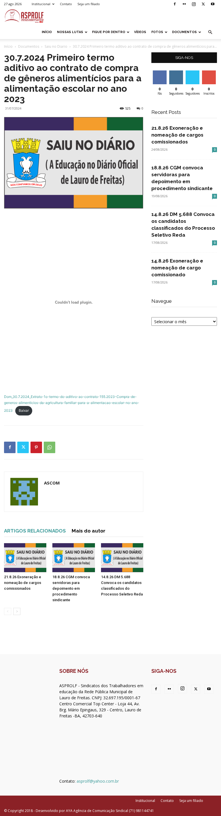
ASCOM (52, 483)
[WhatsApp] (49, 447)
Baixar (24, 410)
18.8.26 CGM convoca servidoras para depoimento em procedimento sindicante (71, 588)
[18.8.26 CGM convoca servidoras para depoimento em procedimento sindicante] (73, 557)
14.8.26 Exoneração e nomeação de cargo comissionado (177, 267)
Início (47, 32)
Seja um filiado (88, 4)
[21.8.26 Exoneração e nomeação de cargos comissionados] (25, 557)
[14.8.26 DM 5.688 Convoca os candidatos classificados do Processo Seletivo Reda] (122, 557)
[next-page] (16, 611)
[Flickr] (184, 4)
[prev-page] (7, 611)
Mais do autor (88, 531)
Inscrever (209, 72)
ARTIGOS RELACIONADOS (35, 531)
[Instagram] (193, 4)
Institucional (41, 4)
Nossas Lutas (70, 32)
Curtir (159, 72)
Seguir (176, 72)
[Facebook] (174, 4)
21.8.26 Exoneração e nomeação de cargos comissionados (22, 583)
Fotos (157, 32)
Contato (66, 4)
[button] (210, 32)
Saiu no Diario (56, 46)
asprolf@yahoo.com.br (98, 781)
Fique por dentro (108, 32)
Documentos (184, 32)
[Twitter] (203, 4)
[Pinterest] (36, 447)
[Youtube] (212, 4)
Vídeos (140, 32)
